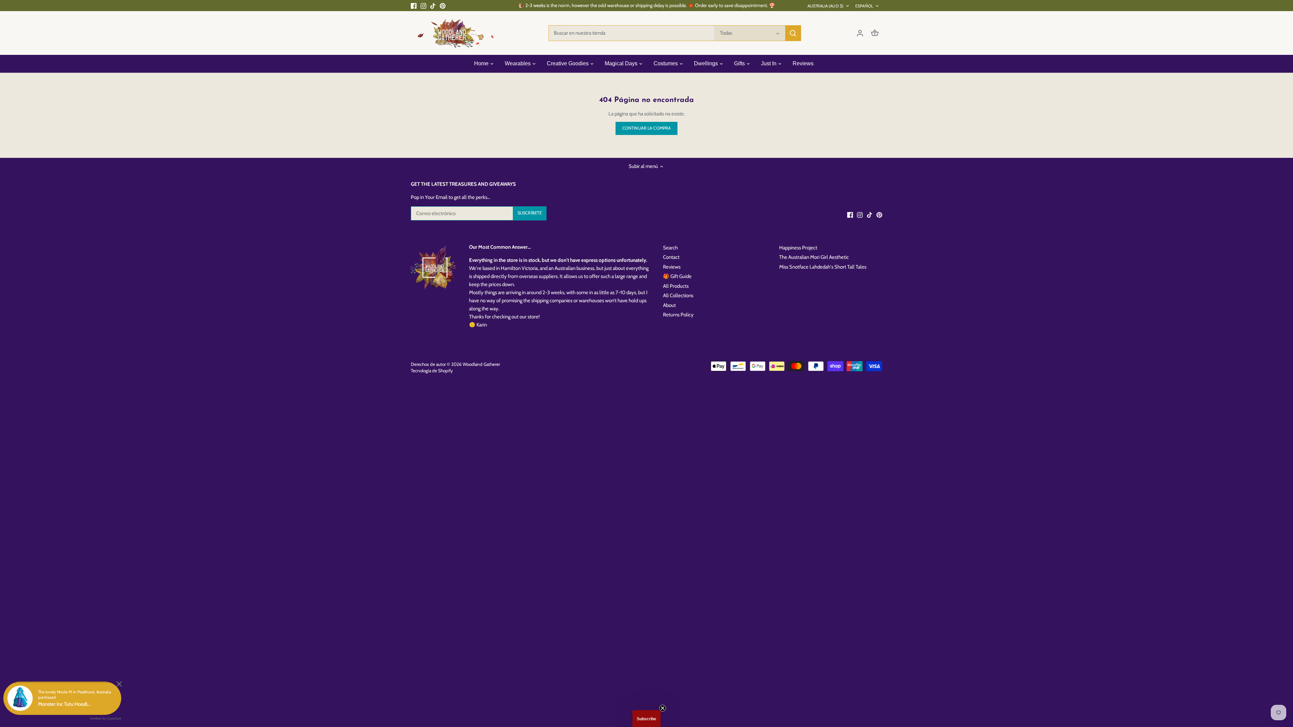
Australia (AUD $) (825, 5)
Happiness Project (798, 248)
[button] (646, 718)
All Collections (678, 295)
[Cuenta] (860, 33)
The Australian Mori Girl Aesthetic (814, 257)
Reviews (672, 267)
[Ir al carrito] (875, 33)
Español (864, 5)
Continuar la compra (646, 128)
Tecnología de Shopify (432, 370)
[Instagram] (423, 5)
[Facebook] (414, 5)
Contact (671, 257)
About (669, 305)
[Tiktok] (433, 5)
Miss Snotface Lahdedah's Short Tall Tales (822, 267)
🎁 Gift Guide (677, 276)
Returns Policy (678, 315)
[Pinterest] (442, 5)
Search (670, 248)
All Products (676, 286)
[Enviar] (793, 33)
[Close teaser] (662, 708)
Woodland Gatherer (481, 364)
